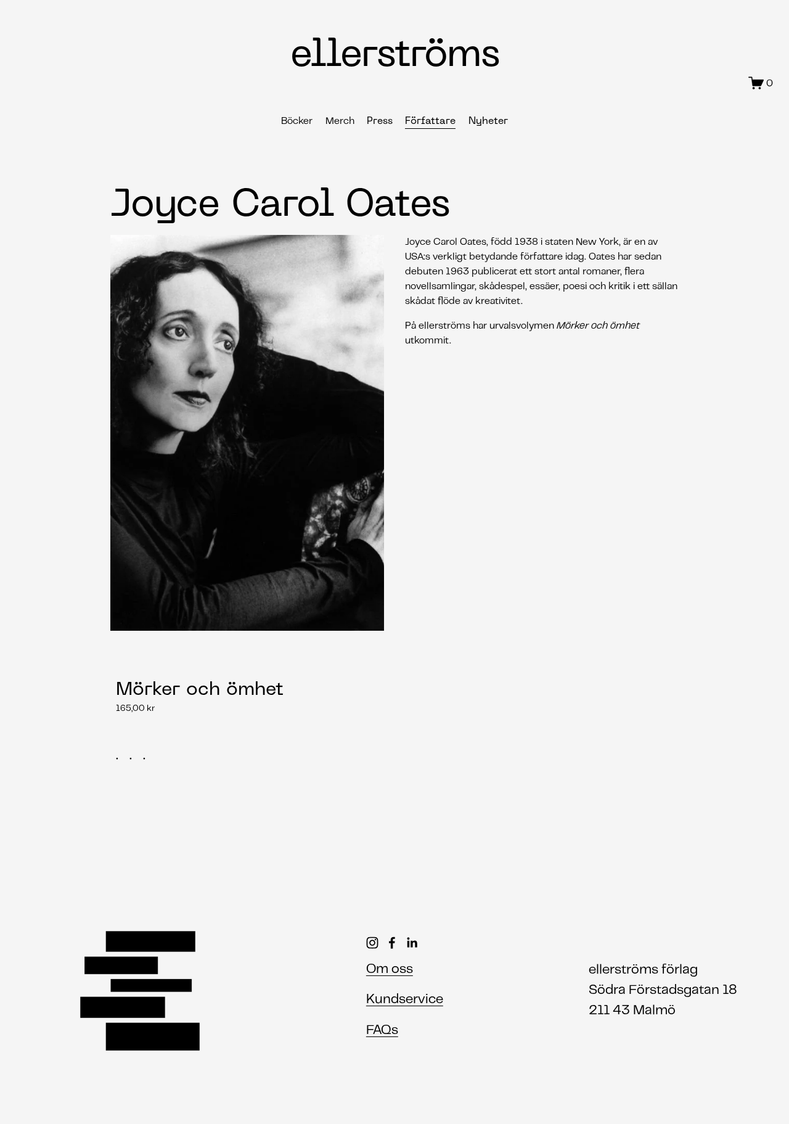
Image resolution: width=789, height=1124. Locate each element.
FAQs (382, 1030)
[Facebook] (392, 943)
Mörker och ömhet (200, 690)
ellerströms (394, 56)
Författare (430, 121)
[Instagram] (372, 943)
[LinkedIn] (412, 943)
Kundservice (404, 1000)
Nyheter (488, 121)
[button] (658, 646)
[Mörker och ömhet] (206, 665)
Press (380, 121)
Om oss (389, 969)
